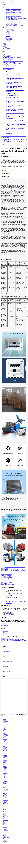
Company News (9, 38)
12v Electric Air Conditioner (6, 574)
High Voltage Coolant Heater (15, 640)
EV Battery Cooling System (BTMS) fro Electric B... (13, 94)
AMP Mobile (7, 638)
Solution (5, 26)
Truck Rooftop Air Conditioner (7, 581)
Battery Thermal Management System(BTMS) (15, 10)
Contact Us (5, 44)
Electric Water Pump (10, 13)
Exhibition (8, 36)
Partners (7, 31)
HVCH (24, 639)
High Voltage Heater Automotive (15, 639)
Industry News (9, 39)
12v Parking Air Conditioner (6, 575)
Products (5, 7)
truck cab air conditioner (5, 579)
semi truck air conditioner (6, 578)
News (4, 37)
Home (4, 6)
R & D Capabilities (10, 30)
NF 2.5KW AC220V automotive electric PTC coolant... (14, 109)
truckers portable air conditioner (7, 584)
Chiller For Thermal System (11, 19)
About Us (5, 27)
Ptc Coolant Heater (4, 639)
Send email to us (4, 170)
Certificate (8, 32)
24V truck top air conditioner (6, 577)
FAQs (4, 43)
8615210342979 (6, 671)
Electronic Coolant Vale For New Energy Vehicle (16, 18)
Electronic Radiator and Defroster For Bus (14, 12)
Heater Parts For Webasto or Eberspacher (14, 25)
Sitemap (2, 638)
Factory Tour (8, 33)
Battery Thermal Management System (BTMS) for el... (14, 86)
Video (4, 41)
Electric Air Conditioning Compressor (13, 16)
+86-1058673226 (6, 651)
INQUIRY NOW (4, 625)
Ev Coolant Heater (4, 640)
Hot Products (23, 636)
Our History (8, 34)
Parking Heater (9, 20)
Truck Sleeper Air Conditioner (7, 582)
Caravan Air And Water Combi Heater (13, 23)
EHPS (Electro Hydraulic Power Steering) (14, 14)
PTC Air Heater (9, 11)
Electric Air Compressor (11, 17)
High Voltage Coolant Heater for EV (13, 9)
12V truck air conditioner (6, 576)
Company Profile (9, 29)
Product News (9, 40)
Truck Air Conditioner (10, 22)
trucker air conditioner (5, 583)
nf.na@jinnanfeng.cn (7, 661)
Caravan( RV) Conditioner (11, 24)
